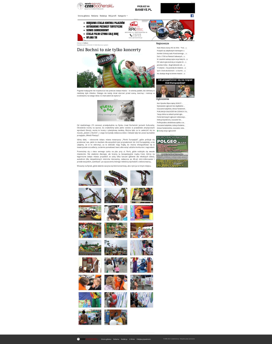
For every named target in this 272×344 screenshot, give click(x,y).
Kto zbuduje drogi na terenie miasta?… (170, 74)
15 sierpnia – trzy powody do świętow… (171, 68)
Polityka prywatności (144, 339)
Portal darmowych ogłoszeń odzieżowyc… (171, 117)
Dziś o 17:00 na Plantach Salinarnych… (170, 56)
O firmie (132, 339)
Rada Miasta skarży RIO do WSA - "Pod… (171, 48)
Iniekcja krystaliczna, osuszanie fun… (169, 120)
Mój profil (112, 16)
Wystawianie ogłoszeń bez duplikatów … (171, 106)
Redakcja (103, 16)
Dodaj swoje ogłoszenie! (167, 131)
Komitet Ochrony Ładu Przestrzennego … (171, 53)
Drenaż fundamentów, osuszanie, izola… (171, 128)
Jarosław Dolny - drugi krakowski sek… (170, 65)
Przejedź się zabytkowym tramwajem (170, 51)
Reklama (94, 16)
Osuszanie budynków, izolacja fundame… (171, 125)
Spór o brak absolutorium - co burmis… (170, 71)
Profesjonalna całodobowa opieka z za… (171, 122)
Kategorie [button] (122, 16)
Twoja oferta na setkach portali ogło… (170, 114)
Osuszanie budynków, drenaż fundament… (171, 109)
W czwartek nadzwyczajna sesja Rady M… (171, 59)
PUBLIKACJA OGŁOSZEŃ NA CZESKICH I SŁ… (172, 111)
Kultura (86, 43)
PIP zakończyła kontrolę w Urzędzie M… (171, 62)
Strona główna (84, 16)
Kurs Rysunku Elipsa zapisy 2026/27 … (170, 103)
